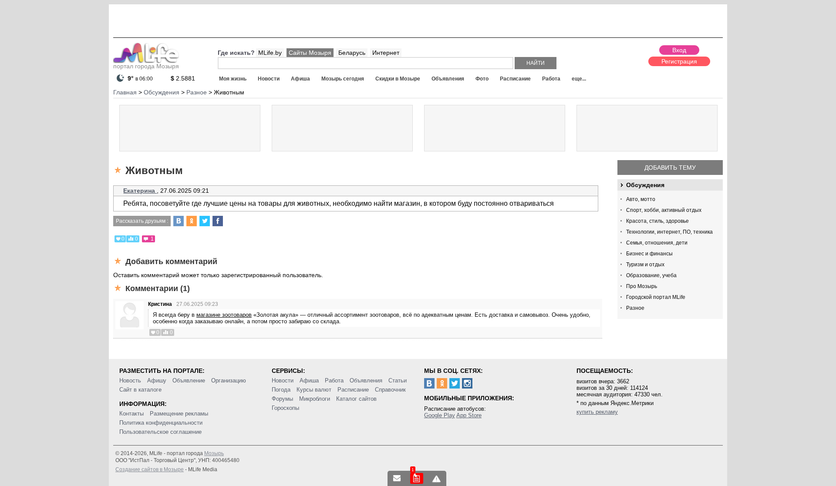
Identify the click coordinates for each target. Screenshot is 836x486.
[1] (416, 478)
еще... (579, 79)
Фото (482, 79)
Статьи (397, 380)
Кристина (160, 304)
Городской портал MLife (655, 297)
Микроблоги (314, 399)
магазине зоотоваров (224, 315)
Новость (130, 380)
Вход (679, 50)
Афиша (300, 79)
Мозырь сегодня (342, 79)
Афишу (156, 380)
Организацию (228, 380)
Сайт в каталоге (140, 389)
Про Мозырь (641, 286)
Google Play (439, 415)
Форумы (282, 399)
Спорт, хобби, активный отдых (663, 210)
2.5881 (183, 78)
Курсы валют (314, 389)
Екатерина (140, 190)
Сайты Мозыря (310, 52)
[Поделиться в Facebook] (217, 221)
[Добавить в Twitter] (204, 221)
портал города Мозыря (146, 66)
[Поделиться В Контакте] (178, 221)
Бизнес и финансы (649, 254)
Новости (269, 79)
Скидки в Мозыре (397, 79)
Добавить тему (670, 167)
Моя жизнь (232, 79)
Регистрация (679, 61)
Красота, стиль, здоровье (657, 221)
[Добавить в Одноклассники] (191, 221)
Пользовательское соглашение (160, 432)
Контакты (131, 413)
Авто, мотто (640, 199)
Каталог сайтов (356, 399)
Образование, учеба (651, 275)
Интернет (385, 52)
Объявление (188, 380)
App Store (469, 415)
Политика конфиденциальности (160, 422)
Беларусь (351, 52)
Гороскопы (285, 408)
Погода (281, 389)
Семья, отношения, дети (657, 243)
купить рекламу (597, 412)
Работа (551, 79)
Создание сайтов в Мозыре (149, 469)
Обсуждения (645, 184)
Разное (635, 308)
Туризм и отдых (645, 264)
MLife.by (270, 52)
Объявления (447, 79)
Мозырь (214, 453)
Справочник (390, 389)
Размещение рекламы (179, 413)
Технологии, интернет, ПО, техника (669, 232)
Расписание (515, 79)
